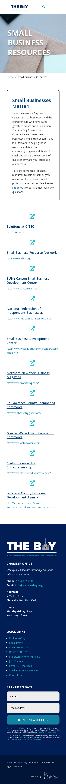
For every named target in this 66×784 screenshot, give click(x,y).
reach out (18, 187)
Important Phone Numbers (24, 656)
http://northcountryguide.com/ (24, 413)
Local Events (16, 642)
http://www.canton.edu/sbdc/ (23, 288)
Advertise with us (19, 647)
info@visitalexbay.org (29, 585)
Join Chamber (16, 661)
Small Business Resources (24, 670)
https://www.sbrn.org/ (19, 258)
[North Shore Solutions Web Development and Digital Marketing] (50, 776)
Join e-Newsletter (33, 720)
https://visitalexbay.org (46, 732)
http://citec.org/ (15, 232)
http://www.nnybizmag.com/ (23, 383)
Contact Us (15, 675)
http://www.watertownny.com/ (24, 443)
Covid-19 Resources (20, 666)
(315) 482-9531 (24, 581)
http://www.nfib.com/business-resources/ (30, 318)
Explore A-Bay (17, 638)
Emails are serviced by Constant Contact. (27, 739)
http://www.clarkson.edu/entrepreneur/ (29, 473)
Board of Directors (20, 652)
